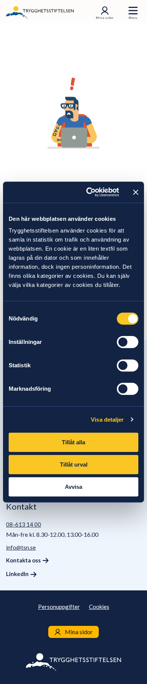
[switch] (127, 342)
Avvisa (73, 487)
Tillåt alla (73, 442)
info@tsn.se (21, 547)
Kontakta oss (23, 560)
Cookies (99, 606)
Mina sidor (105, 18)
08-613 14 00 (23, 524)
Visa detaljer (107, 419)
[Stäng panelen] (135, 192)
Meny (133, 18)
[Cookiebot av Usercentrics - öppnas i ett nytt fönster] (89, 192)
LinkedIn (17, 573)
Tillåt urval (73, 464)
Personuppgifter (59, 606)
